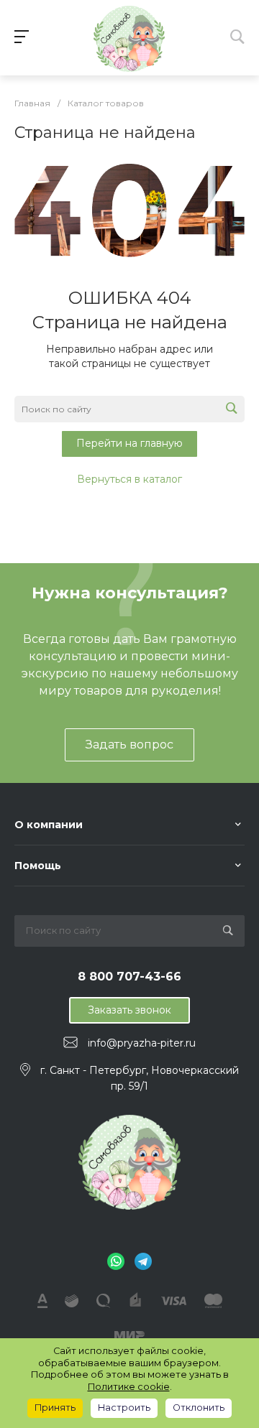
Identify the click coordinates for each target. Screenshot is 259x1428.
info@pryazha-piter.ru (142, 1043)
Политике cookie (129, 1386)
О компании (48, 824)
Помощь (37, 865)
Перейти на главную (129, 443)
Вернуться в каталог (129, 479)
